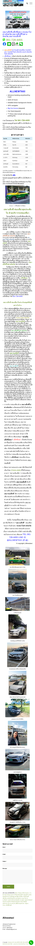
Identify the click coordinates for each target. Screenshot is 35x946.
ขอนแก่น (5, 901)
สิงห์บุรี (25, 901)
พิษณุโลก (13, 898)
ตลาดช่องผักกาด (17, 900)
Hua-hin (27, 893)
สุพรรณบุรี (20, 894)
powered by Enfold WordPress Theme (20, 944)
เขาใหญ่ (15, 894)
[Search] (26, 3)
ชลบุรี (27, 896)
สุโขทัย (20, 896)
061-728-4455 (24, 120)
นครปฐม (17, 896)
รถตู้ (26, 903)
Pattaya (20, 893)
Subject (5, 861)
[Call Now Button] (31, 942)
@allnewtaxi (14, 540)
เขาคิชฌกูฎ (11, 896)
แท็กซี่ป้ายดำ (9, 905)
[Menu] (30, 3)
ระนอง (22, 898)
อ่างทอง (21, 901)
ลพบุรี (8, 901)
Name (4, 847)
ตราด (7, 896)
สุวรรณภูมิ (15, 50)
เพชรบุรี (9, 898)
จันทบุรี (4, 896)
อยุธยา (22, 900)
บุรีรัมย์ (17, 903)
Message (5, 868)
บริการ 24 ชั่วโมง (22, 64)
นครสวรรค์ (10, 900)
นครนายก (5, 903)
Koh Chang (7, 894)
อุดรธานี (27, 900)
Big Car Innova (13, 108)
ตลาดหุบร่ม (18, 898)
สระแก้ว (13, 903)
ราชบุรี (24, 896)
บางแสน (29, 894)
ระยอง (11, 894)
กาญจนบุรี (25, 894)
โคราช (26, 898)
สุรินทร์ (30, 900)
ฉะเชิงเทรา (5, 900)
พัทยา (16, 893)
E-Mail (4, 854)
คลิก (14, 175)
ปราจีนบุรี (12, 901)
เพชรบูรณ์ (17, 901)
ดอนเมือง (22, 50)
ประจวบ (9, 903)
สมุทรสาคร (21, 903)
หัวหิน (23, 893)
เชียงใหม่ (5, 898)
